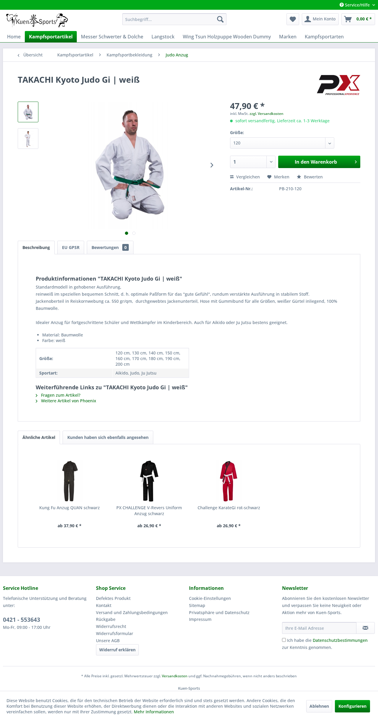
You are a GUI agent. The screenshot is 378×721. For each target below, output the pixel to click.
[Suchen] (220, 19)
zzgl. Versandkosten (267, 113)
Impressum (200, 619)
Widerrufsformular (114, 633)
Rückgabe (105, 619)
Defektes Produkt (113, 598)
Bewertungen (109, 247)
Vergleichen (247, 177)
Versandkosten (175, 675)
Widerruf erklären (117, 649)
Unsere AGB (108, 640)
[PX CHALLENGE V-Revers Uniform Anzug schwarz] (149, 481)
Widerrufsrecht (111, 626)
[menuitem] (174, 19)
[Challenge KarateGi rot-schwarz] (228, 481)
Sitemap (197, 605)
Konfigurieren (352, 706)
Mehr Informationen (154, 712)
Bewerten (313, 177)
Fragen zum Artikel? (60, 395)
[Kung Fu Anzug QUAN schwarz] (69, 481)
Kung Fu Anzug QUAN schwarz (69, 507)
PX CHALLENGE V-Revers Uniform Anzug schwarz (149, 510)
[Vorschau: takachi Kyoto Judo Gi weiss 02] (28, 138)
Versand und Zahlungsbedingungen (132, 612)
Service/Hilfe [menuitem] (357, 5)
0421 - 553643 (21, 620)
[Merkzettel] (292, 19)
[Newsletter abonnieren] (365, 628)
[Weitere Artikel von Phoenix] (338, 85)
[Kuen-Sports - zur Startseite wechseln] (37, 20)
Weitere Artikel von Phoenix (68, 400)
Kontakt (103, 605)
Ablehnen (319, 706)
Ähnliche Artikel (38, 437)
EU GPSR (70, 247)
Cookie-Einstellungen (210, 598)
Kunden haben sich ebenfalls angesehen (108, 437)
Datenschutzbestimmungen (340, 640)
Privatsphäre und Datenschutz (219, 612)
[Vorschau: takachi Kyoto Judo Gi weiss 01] (28, 112)
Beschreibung (36, 247)
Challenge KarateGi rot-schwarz (229, 507)
